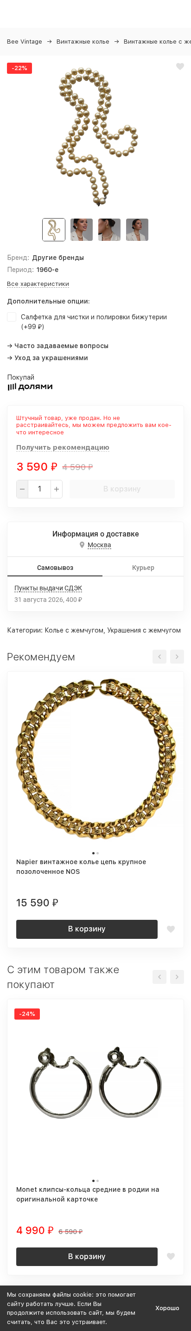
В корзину (122, 489)
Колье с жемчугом (74, 630)
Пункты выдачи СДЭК (48, 588)
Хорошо (167, 1308)
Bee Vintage (24, 41)
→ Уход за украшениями (47, 358)
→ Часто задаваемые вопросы (57, 345)
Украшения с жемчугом (144, 630)
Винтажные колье (83, 41)
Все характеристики (38, 283)
